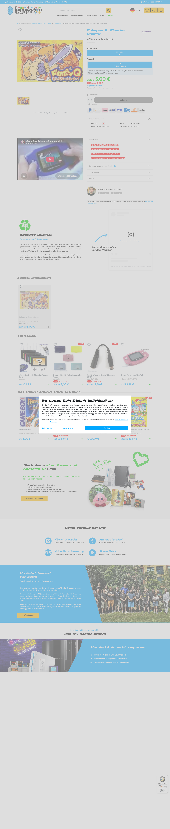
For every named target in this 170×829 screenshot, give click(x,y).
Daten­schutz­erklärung (121, 420)
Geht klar (107, 428)
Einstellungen (68, 428)
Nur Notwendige (47, 428)
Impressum (53, 422)
